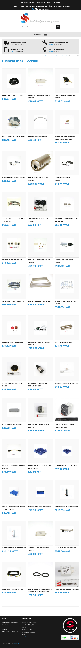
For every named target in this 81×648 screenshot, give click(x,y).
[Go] (58, 27)
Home (42, 56)
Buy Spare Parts (49, 56)
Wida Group (16, 643)
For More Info (55, 44)
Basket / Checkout (42, 9)
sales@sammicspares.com (29, 637)
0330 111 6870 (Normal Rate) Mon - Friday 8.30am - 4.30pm (42, 6)
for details (55, 51)
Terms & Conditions (43, 2)
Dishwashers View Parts (61, 56)
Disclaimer (56, 2)
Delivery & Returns (28, 2)
